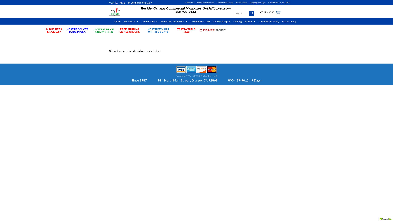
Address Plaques (221, 21)
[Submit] (251, 13)
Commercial (148, 21)
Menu (117, 21)
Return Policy (241, 2)
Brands (248, 21)
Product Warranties (205, 2)
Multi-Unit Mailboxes (172, 21)
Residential (129, 21)
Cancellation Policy (225, 2)
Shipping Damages (258, 2)
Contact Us (190, 2)
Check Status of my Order (279, 2)
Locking (237, 21)
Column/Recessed (200, 21)
